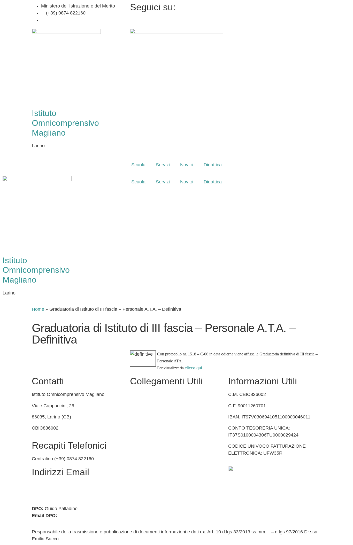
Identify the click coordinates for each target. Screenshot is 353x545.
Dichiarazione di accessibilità (159, 461)
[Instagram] (274, 13)
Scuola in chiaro (146, 428)
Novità (186, 164)
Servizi (163, 164)
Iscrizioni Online (146, 405)
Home (38, 309)
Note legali (141, 472)
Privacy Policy (144, 450)
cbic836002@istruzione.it (72, 19)
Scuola (138, 164)
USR (135, 416)
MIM (134, 394)
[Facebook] (274, 6)
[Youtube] (274, 20)
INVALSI (139, 439)
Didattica (213, 164)
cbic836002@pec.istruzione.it (62, 492)
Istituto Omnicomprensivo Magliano (65, 122)
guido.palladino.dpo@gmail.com (91, 515)
